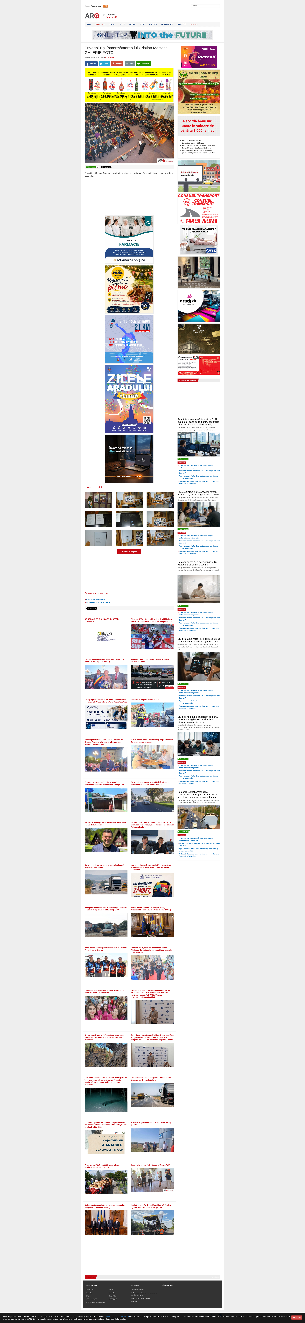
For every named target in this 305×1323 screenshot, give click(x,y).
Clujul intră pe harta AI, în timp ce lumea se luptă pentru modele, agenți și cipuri (199, 640)
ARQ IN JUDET (167, 24)
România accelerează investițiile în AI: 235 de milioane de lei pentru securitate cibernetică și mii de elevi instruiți (198, 422)
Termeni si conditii (137, 1290)
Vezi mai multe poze (129, 552)
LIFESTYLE (181, 24)
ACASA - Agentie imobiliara (95, 1302)
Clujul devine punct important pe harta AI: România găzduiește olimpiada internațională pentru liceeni (198, 719)
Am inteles (297, 1317)
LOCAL (112, 24)
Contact (134, 1301)
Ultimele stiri (100, 24)
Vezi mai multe (215, 1277)
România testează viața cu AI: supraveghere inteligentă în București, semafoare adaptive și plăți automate (198, 794)
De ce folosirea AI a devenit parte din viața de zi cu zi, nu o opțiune (197, 563)
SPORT (142, 24)
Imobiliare (194, 24)
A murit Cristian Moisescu (95, 599)
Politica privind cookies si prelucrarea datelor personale (144, 1294)
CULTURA (153, 24)
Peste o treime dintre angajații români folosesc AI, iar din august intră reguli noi (199, 493)
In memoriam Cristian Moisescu (98, 602)
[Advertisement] (129, 196)
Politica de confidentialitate (140, 1298)
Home (88, 24)
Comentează (92, 167)
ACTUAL (132, 24)
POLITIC (122, 24)
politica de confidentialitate (117, 1316)
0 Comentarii (109, 57)
